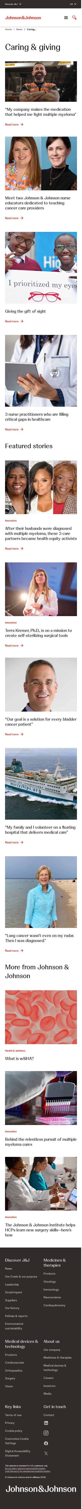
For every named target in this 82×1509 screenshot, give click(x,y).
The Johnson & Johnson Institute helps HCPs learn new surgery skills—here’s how (40, 1230)
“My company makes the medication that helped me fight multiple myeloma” (40, 112)
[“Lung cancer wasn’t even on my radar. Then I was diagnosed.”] (41, 892)
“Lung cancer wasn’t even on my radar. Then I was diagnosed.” (39, 938)
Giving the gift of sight (25, 311)
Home (8, 29)
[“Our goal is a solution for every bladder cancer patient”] (41, 685)
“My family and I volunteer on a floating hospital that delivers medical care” (40, 829)
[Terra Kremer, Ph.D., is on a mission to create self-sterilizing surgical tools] (41, 589)
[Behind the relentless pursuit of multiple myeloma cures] (41, 1098)
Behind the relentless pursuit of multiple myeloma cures (41, 1142)
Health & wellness (15, 1050)
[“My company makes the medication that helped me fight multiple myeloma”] (41, 81)
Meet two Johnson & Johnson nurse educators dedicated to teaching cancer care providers (37, 203)
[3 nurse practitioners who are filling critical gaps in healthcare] (41, 371)
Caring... (31, 29)
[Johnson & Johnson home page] (23, 18)
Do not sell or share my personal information (25, 1468)
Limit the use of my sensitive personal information (27, 1471)
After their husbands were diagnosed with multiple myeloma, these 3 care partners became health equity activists (41, 533)
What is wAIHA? (19, 1058)
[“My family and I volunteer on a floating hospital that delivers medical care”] (41, 784)
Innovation (11, 520)
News (19, 29)
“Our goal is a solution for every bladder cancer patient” (41, 721)
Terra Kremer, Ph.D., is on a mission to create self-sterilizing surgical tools (38, 633)
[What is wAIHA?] (41, 1017)
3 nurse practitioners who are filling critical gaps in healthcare (36, 417)
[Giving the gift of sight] (41, 268)
